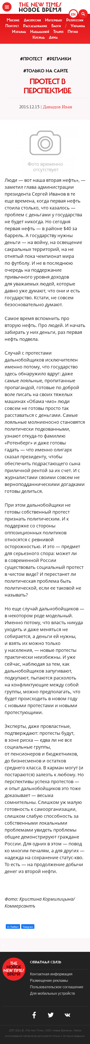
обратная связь (45, 962)
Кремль (39, 37)
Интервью (53, 20)
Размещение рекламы (49, 980)
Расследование (35, 25)
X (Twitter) (13, 927)
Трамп (58, 31)
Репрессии (74, 20)
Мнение (13, 20)
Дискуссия (32, 20)
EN (73, 14)
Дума (53, 37)
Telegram (28, 927)
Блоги (56, 25)
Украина (78, 25)
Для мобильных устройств (52, 993)
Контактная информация (51, 973)
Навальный (39, 31)
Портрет (12, 25)
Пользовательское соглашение (56, 986)
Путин (73, 31)
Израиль (19, 31)
